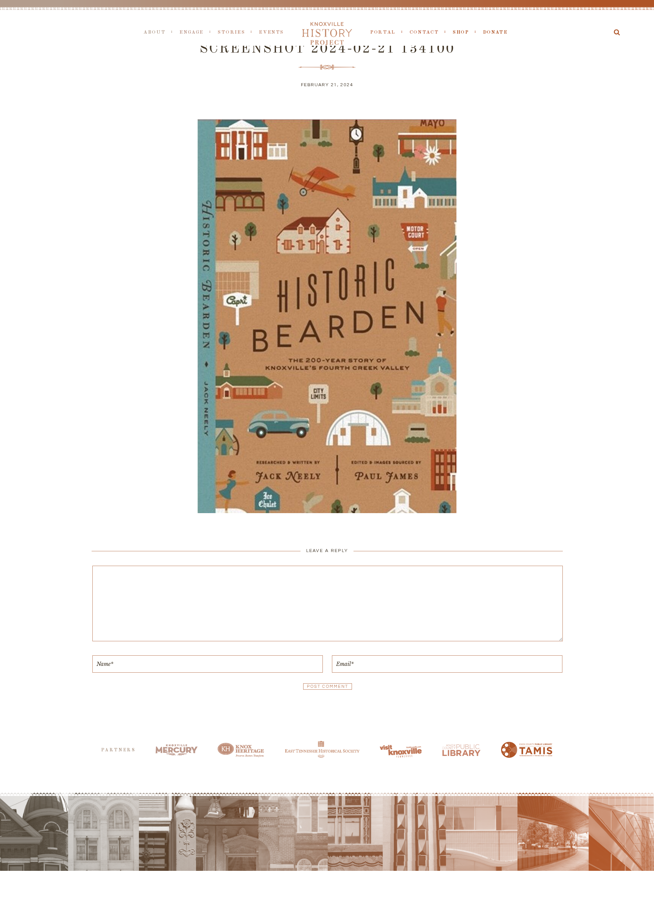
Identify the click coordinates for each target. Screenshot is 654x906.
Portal (383, 32)
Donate (495, 32)
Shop (461, 32)
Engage (191, 32)
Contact (424, 32)
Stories (231, 32)
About (154, 32)
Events (271, 32)
